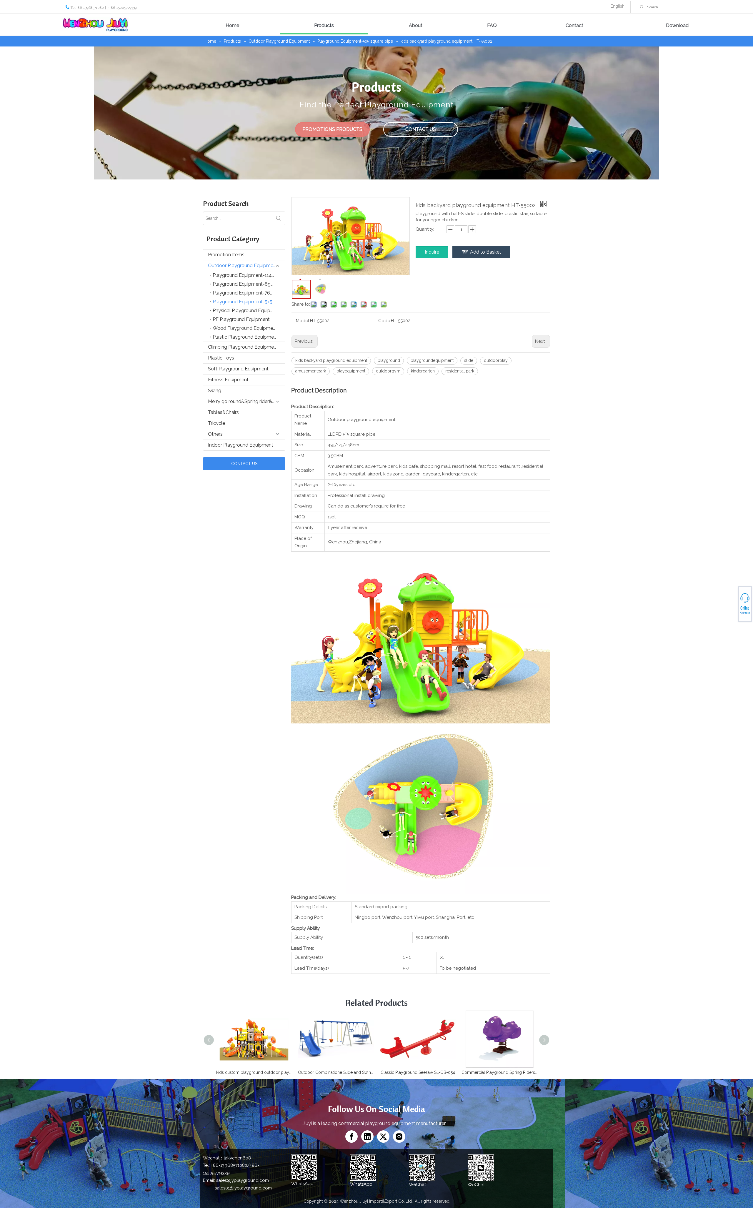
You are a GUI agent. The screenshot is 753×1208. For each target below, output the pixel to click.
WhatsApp (732, 601)
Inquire (432, 252)
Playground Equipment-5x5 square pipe (249, 302)
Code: (384, 320)
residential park (459, 371)
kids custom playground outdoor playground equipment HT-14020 (254, 1072)
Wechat (731, 606)
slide (468, 360)
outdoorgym (388, 371)
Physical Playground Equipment (247, 310)
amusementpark (310, 371)
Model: (303, 320)
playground (389, 360)
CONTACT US (420, 129)
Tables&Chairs (223, 412)
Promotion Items (226, 254)
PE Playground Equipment (241, 319)
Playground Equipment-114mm (247, 275)
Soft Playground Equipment (238, 369)
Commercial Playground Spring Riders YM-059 (499, 1072)
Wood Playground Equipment (245, 328)
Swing (214, 390)
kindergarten (423, 371)
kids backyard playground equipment (331, 360)
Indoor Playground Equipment (240, 445)
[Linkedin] (367, 1136)
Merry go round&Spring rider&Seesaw (246, 401)
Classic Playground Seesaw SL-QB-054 (418, 1072)
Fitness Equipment (228, 379)
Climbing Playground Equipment (243, 347)
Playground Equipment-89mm (246, 284)
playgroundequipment (432, 360)
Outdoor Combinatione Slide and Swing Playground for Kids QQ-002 (336, 1072)
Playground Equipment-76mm (246, 293)
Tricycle (216, 423)
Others (215, 434)
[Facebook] (351, 1136)
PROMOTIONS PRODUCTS (332, 129)
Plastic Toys (221, 358)
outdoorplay (496, 360)
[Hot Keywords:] (642, 7)
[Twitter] (383, 1136)
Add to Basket (485, 252)
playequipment (350, 371)
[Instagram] (399, 1136)
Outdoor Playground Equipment (243, 265)
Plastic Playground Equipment (245, 337)
